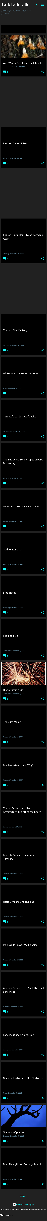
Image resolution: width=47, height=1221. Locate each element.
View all (6, 31)
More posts (23, 1196)
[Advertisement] (23, 101)
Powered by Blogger (25, 1204)
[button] (42, 72)
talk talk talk (15, 4)
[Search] (37, 5)
